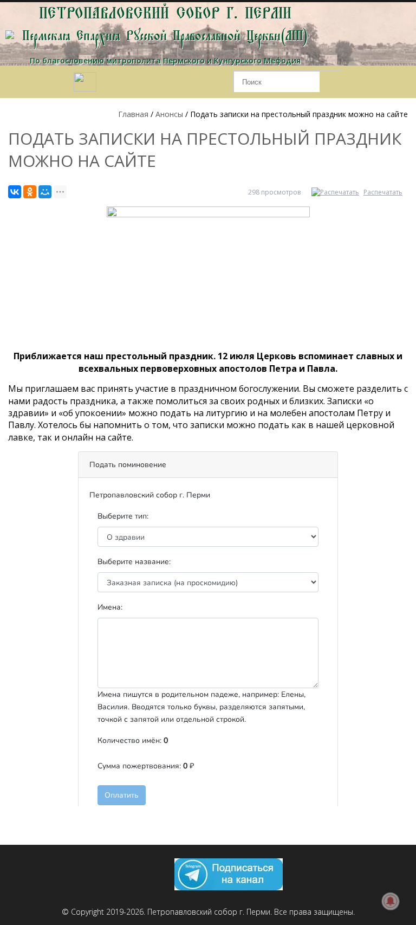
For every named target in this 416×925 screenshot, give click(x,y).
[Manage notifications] (390, 901)
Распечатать (382, 192)
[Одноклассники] (29, 191)
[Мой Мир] (44, 191)
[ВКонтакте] (14, 191)
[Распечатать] (336, 192)
